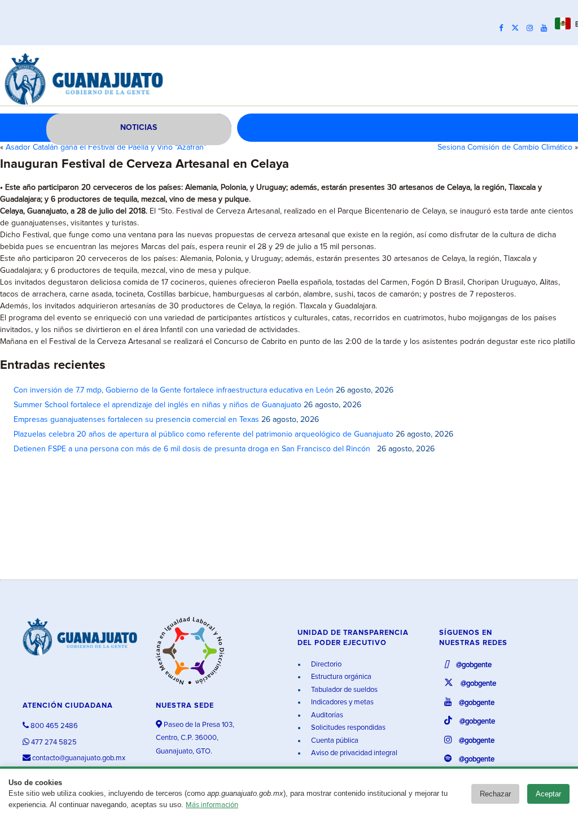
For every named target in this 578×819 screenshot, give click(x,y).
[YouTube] (547, 28)
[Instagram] (532, 28)
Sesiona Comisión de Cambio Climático (504, 147)
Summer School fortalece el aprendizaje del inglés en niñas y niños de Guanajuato (157, 405)
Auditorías (326, 715)
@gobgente (473, 665)
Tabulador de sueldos (343, 690)
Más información (212, 805)
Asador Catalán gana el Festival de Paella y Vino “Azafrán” (106, 147)
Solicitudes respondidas (347, 727)
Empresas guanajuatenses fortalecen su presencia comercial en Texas (136, 420)
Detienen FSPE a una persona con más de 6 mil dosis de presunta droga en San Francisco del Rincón (194, 449)
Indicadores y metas (341, 702)
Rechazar (495, 794)
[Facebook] (504, 28)
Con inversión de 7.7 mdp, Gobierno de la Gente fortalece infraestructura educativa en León (174, 390)
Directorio (325, 664)
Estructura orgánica (340, 677)
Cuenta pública (333, 740)
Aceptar (548, 794)
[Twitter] (517, 28)
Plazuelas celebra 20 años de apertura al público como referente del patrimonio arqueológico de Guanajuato (203, 434)
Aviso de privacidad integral (353, 753)
